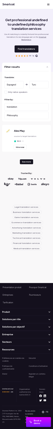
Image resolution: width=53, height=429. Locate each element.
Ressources (8, 349)
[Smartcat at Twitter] (40, 400)
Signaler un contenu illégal (37, 375)
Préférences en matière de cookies (13, 359)
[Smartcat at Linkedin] (45, 396)
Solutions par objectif (13, 327)
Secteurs (7, 342)
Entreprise (7, 334)
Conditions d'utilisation (38, 366)
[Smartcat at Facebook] (40, 396)
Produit (6, 312)
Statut (4, 374)
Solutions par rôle (11, 319)
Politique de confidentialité (8, 367)
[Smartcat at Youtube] (45, 400)
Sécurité (32, 358)
